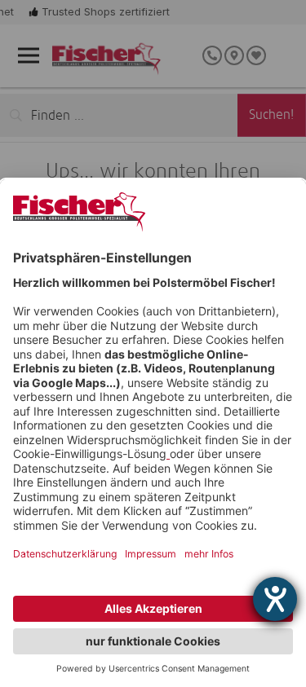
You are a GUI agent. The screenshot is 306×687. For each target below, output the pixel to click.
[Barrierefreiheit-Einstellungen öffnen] (275, 599)
